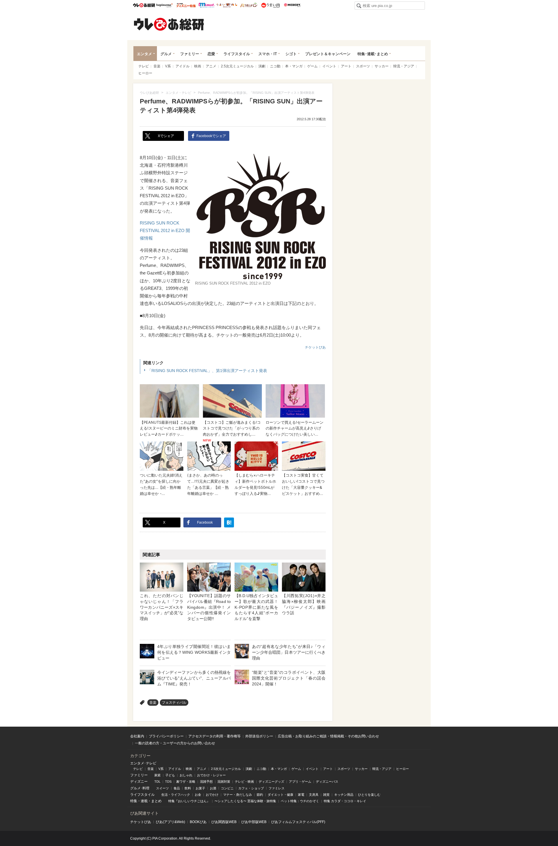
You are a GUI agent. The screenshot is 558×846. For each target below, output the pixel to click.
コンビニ (227, 788)
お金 (198, 794)
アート (346, 66)
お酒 (213, 788)
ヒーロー (145, 73)
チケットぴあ (315, 347)
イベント (329, 66)
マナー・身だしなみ (237, 794)
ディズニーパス (327, 781)
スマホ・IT (267, 54)
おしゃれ (186, 775)
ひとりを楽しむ (369, 794)
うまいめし (227, 5)
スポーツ (363, 66)
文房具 (314, 794)
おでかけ (212, 794)
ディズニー (139, 781)
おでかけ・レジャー (211, 775)
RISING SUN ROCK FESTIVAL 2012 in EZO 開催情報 (165, 230)
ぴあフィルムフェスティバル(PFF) (298, 822)
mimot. (206, 5)
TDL (157, 781)
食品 (177, 788)
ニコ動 (275, 66)
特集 (133, 801)
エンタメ (144, 54)
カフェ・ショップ (251, 788)
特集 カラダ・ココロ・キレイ (345, 801)
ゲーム (312, 66)
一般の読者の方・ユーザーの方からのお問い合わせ (175, 743)
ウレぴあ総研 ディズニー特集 (186, 5)
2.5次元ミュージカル (237, 66)
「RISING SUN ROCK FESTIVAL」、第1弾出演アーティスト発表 (207, 370)
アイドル (182, 66)
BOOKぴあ (198, 822)
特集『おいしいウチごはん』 (189, 801)
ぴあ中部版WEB (254, 822)
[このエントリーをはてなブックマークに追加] (229, 522)
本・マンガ (294, 66)
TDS (168, 781)
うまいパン (249, 5)
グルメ (166, 54)
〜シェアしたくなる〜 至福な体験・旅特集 (245, 801)
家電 (301, 794)
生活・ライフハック (175, 794)
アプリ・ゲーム (300, 781)
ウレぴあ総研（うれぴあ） (169, 24)
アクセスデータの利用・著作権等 (214, 736)
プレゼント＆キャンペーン (327, 54)
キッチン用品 (343, 794)
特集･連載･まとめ (372, 54)
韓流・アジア (403, 66)
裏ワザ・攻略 (185, 781)
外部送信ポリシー (259, 736)
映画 (197, 66)
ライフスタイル (236, 54)
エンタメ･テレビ (143, 763)
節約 (260, 794)
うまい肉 (270, 5)
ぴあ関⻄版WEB (224, 822)
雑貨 (326, 794)
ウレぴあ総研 (144, 5)
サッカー (382, 66)
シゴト (291, 54)
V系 (168, 66)
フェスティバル (174, 702)
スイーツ (162, 788)
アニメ (211, 66)
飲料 (188, 788)
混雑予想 (206, 781)
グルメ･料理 (139, 788)
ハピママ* (164, 5)
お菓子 (200, 788)
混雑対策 (223, 781)
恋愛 (211, 54)
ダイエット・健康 (280, 794)
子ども (170, 775)
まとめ (156, 801)
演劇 (261, 66)
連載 (144, 801)
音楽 (156, 66)
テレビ (143, 66)
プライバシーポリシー (166, 736)
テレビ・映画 (244, 781)
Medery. (292, 5)
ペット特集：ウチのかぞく (300, 801)
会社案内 (137, 736)
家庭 (157, 775)
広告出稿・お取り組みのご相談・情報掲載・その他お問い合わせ (328, 736)
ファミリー (189, 54)
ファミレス (277, 788)
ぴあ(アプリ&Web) (170, 822)
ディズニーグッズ (271, 781)
